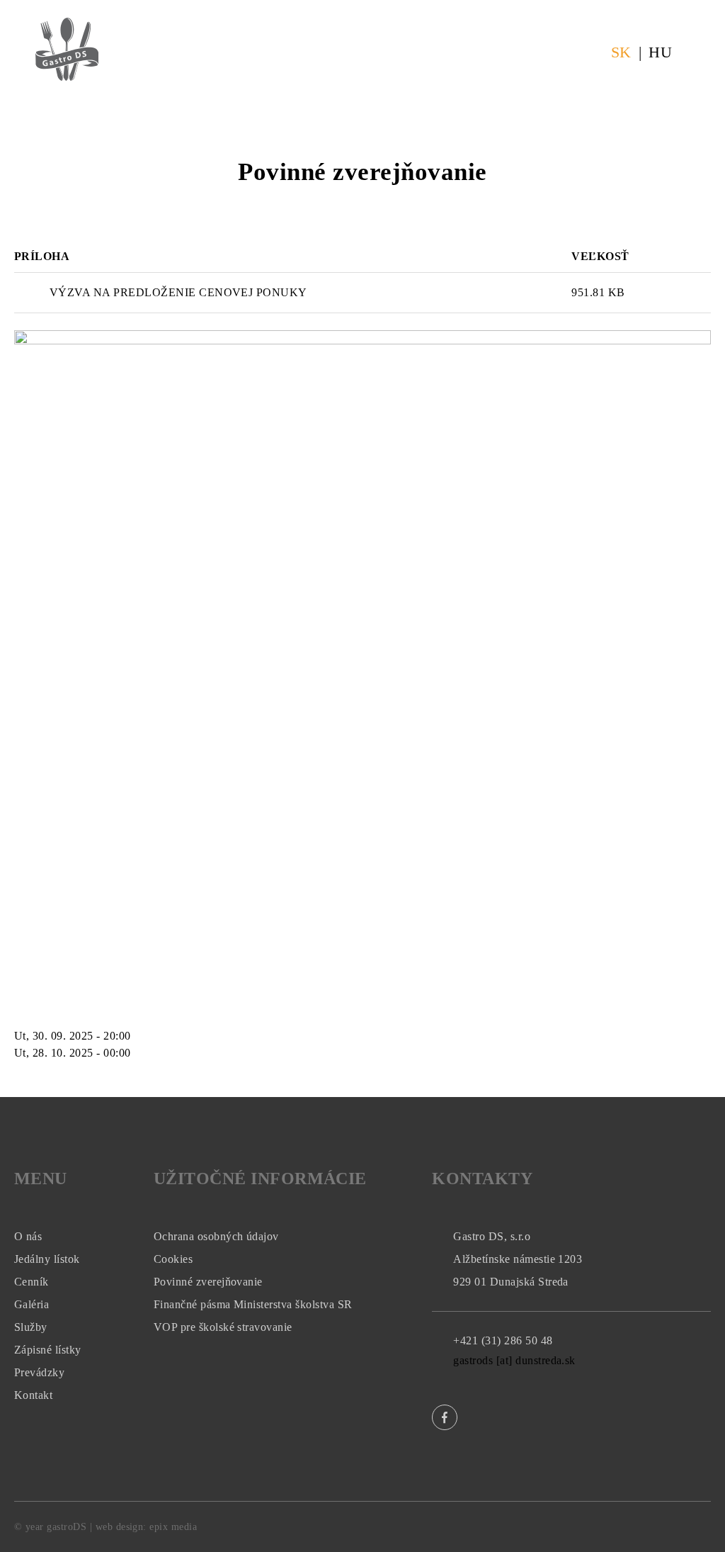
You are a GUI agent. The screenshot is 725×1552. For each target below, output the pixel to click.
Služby (30, 1327)
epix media (173, 1527)
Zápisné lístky (47, 1350)
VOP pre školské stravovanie (223, 1327)
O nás (28, 1236)
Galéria (31, 1304)
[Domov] (66, 26)
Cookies (173, 1259)
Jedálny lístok (47, 1259)
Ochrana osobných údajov (216, 1236)
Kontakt (33, 1395)
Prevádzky (39, 1372)
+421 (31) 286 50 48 (502, 1340)
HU (660, 52)
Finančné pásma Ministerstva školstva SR (253, 1304)
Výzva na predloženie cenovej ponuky (178, 292)
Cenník (31, 1282)
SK (621, 52)
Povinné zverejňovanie (208, 1282)
